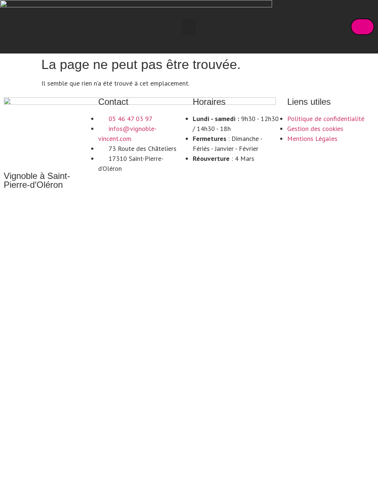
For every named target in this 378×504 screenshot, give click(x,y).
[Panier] (362, 26)
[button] (189, 27)
